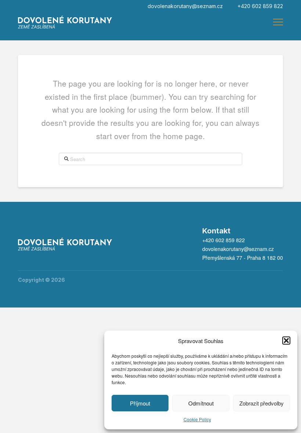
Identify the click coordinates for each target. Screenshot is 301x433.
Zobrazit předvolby (261, 403)
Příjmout (140, 403)
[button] (286, 340)
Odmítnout (201, 403)
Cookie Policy (197, 419)
